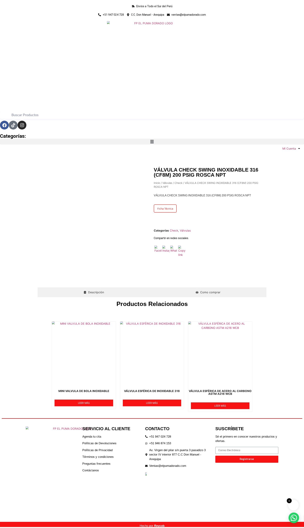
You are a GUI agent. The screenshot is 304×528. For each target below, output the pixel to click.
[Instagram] (22, 125)
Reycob (159, 525)
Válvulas (167, 183)
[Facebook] (4, 125)
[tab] (94, 292)
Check (178, 183)
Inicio (157, 183)
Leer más (84, 402)
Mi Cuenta (288, 148)
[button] (152, 141)
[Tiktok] (13, 125)
